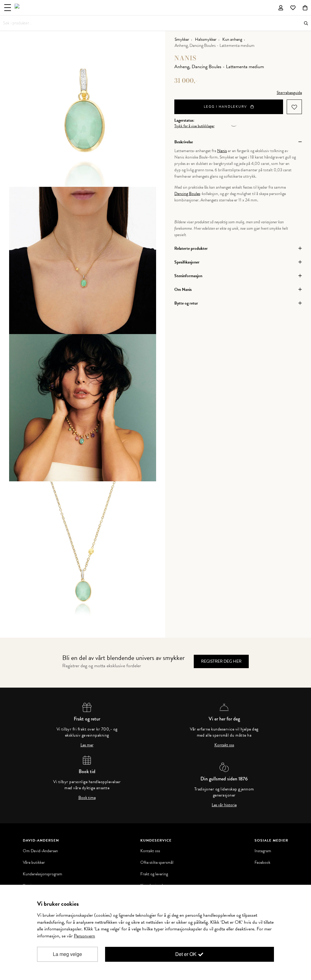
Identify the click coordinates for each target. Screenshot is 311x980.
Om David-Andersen (40, 851)
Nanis (185, 58)
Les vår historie (224, 805)
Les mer (87, 745)
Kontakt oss (224, 745)
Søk (306, 23)
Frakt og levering (154, 874)
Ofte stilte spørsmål (156, 863)
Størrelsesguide (289, 92)
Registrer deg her (221, 661)
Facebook (262, 863)
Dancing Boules (187, 193)
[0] (305, 7)
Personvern (84, 936)
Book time (87, 798)
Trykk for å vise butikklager (194, 126)
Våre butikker (34, 863)
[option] (82, 113)
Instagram (263, 851)
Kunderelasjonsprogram (42, 874)
